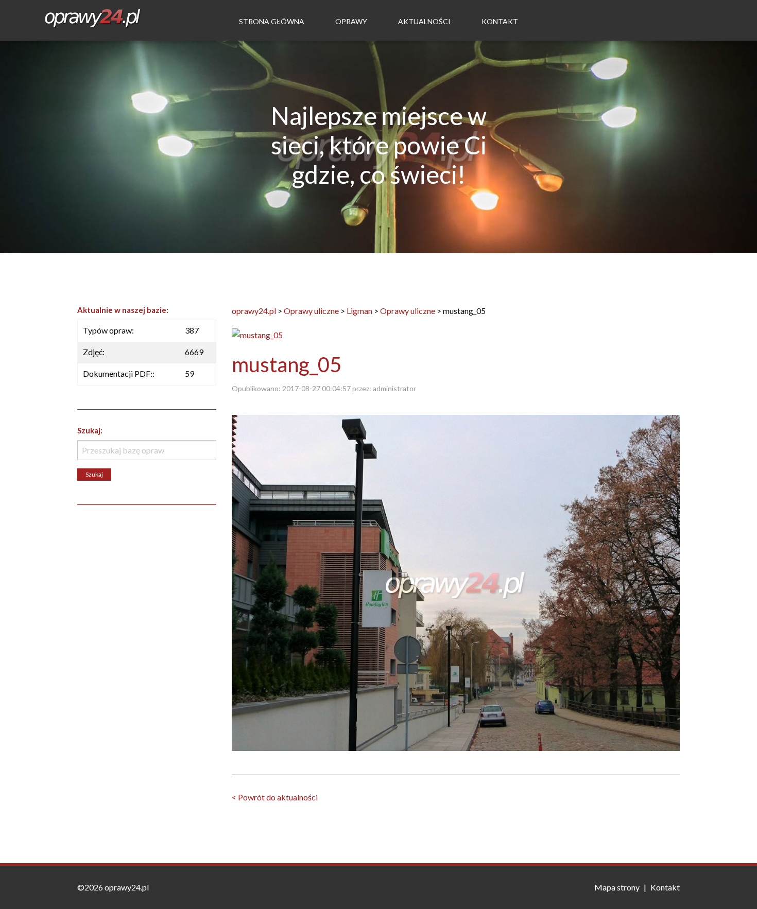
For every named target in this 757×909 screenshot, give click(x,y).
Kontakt (499, 21)
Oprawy (351, 21)
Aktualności (424, 21)
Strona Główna (271, 21)
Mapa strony (617, 887)
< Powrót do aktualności (275, 797)
